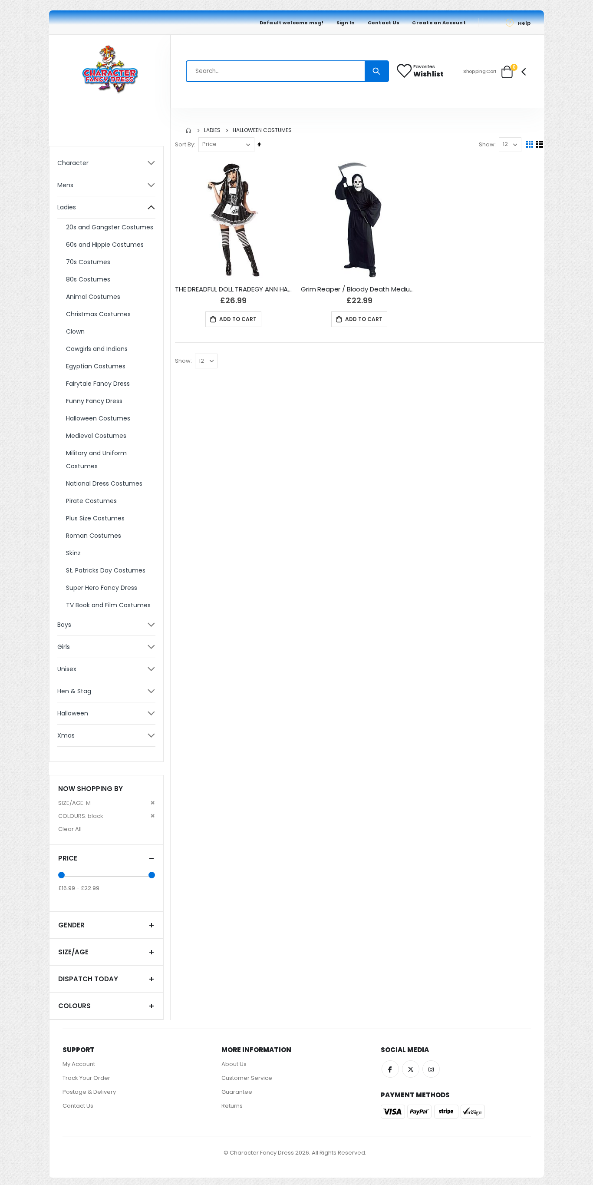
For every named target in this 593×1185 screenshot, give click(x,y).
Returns (232, 1106)
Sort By (184, 144)
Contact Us (384, 22)
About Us (234, 1064)
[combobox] (287, 71)
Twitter (410, 1069)
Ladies (212, 130)
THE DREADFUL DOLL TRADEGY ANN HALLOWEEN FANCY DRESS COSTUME (233, 289)
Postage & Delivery (89, 1092)
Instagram (431, 1069)
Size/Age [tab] (73, 952)
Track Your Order (86, 1078)
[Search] (376, 71)
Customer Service (246, 1078)
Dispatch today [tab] (88, 978)
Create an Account (439, 22)
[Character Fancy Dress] (110, 71)
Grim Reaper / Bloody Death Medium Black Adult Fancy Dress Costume (359, 289)
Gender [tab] (71, 925)
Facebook (390, 1069)
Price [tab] (67, 858)
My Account (79, 1064)
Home (189, 130)
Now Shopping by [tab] (90, 788)
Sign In (345, 22)
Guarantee (236, 1092)
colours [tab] (74, 1005)
